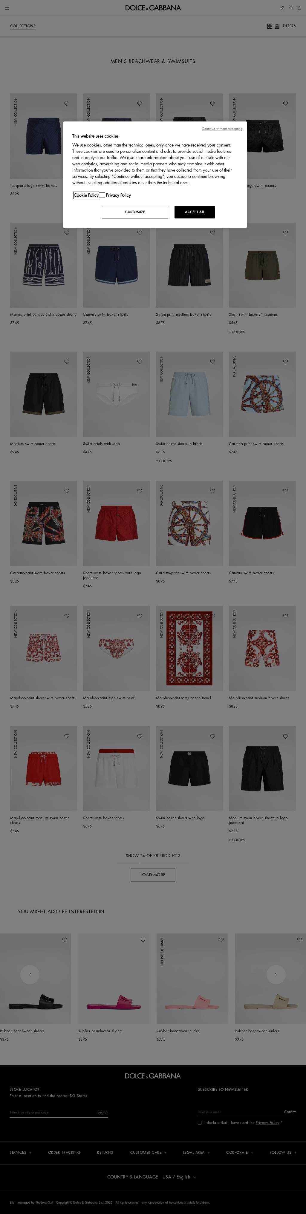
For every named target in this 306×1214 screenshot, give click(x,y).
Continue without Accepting (222, 128)
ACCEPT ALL (195, 212)
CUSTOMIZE (135, 212)
